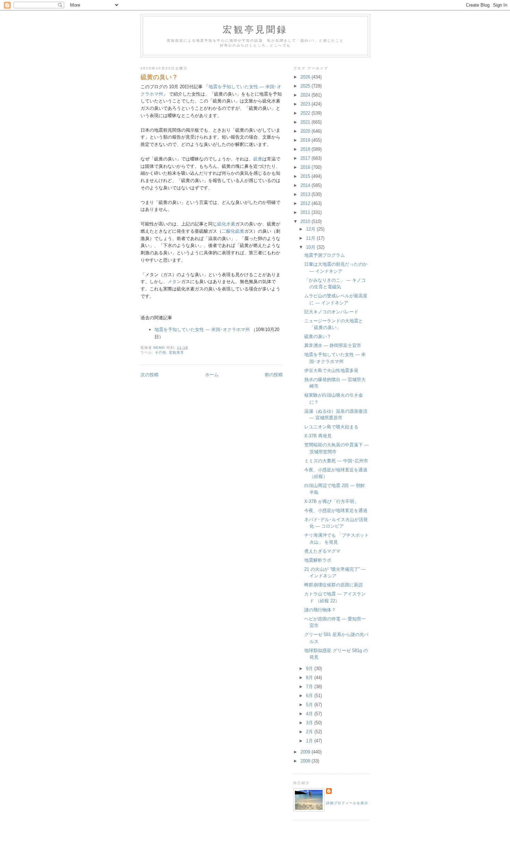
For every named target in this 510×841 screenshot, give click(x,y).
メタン (174, 281)
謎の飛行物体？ (320, 609)
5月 (310, 704)
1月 (310, 740)
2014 (306, 185)
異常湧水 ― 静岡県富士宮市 (332, 345)
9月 (310, 668)
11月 (311, 238)
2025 (306, 86)
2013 (306, 194)
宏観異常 (176, 352)
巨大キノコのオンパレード (331, 311)
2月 (310, 731)
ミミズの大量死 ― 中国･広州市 (336, 460)
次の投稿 (150, 374)
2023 (306, 104)
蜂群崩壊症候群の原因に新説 (333, 584)
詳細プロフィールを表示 (347, 803)
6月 (310, 695)
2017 (306, 158)
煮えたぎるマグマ (322, 551)
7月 (310, 686)
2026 (306, 77)
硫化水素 (226, 223)
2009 (306, 752)
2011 (306, 212)
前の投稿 (274, 374)
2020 (306, 131)
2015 (306, 176)
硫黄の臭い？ (317, 336)
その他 (160, 352)
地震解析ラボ (317, 560)
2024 (306, 95)
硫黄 (257, 159)
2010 (306, 221)
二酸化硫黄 (233, 231)
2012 (306, 203)
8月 (310, 677)
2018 (306, 149)
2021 (306, 122)
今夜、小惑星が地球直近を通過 (335, 510)
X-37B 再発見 (318, 435)
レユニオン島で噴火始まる (331, 426)
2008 (306, 761)
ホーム (212, 374)
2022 (306, 113)
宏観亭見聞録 (255, 29)
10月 (311, 247)
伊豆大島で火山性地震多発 (331, 370)
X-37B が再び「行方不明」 (331, 501)
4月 (310, 713)
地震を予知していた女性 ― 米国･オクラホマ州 (202, 329)
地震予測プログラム (324, 255)
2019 (306, 140)
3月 (310, 722)
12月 (311, 229)
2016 (306, 167)
